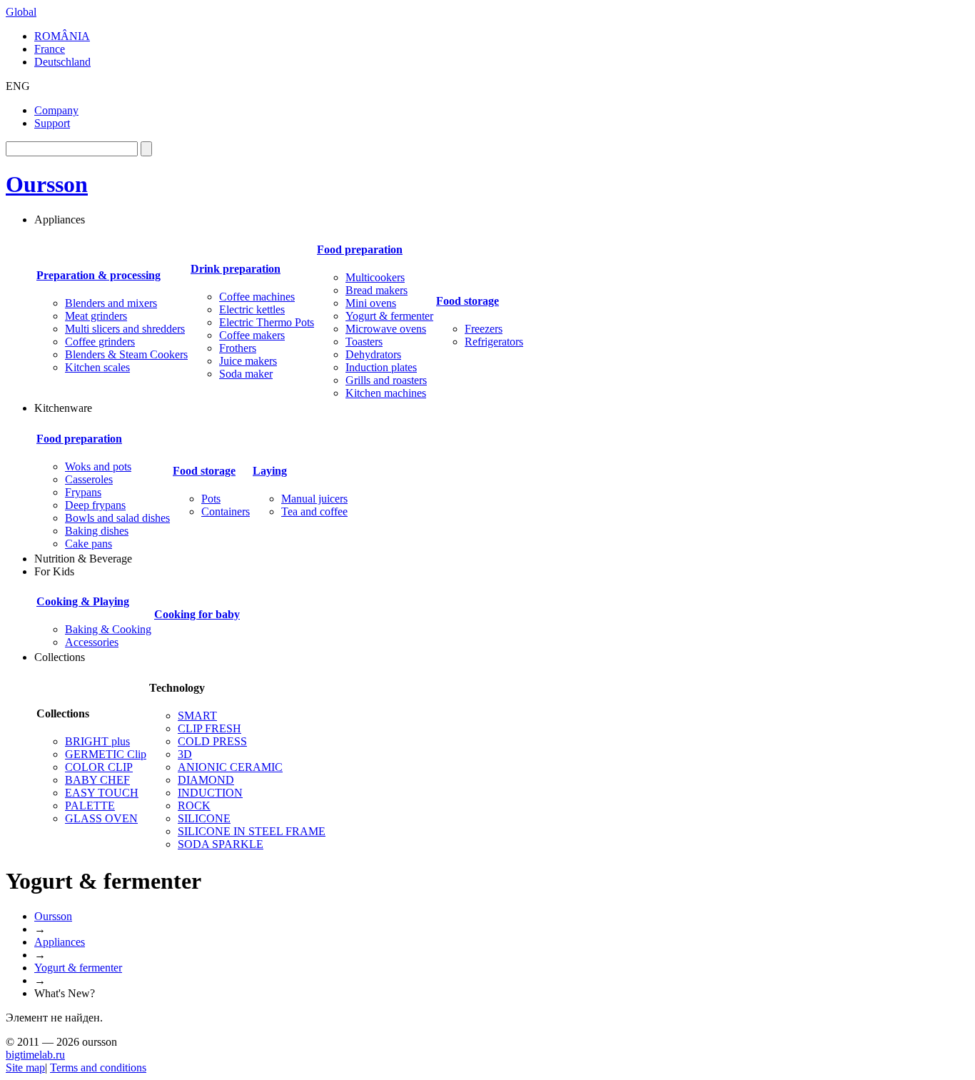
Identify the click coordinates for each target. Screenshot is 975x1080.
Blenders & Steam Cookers (126, 354)
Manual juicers (314, 499)
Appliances (59, 942)
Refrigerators (494, 341)
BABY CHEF (97, 780)
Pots (211, 499)
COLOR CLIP (99, 767)
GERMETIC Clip (105, 754)
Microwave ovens (385, 329)
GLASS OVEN (101, 818)
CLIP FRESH (209, 728)
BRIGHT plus (97, 741)
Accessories (91, 642)
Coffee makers (252, 335)
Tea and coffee (314, 511)
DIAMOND (206, 780)
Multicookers (375, 277)
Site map (25, 1067)
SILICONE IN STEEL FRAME (251, 831)
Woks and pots (98, 466)
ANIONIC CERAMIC (230, 767)
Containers (225, 511)
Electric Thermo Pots (266, 322)
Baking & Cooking (108, 629)
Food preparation (360, 249)
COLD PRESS (212, 741)
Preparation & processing (98, 275)
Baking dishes (96, 531)
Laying (270, 471)
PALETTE (90, 805)
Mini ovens (370, 303)
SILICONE (204, 818)
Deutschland (62, 62)
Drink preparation (236, 269)
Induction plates (381, 367)
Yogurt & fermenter (389, 316)
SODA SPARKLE (220, 844)
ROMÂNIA (62, 36)
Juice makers (248, 361)
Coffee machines (257, 297)
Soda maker (246, 374)
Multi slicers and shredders (125, 329)
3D (185, 754)
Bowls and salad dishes (117, 518)
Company (56, 110)
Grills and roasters (386, 380)
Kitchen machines (385, 393)
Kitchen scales (97, 367)
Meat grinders (96, 316)
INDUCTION (210, 793)
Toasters (364, 341)
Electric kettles (252, 309)
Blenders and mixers (111, 303)
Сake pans (88, 544)
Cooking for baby (197, 614)
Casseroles (89, 479)
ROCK (194, 805)
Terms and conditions (98, 1067)
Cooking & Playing (82, 601)
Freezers (483, 329)
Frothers (237, 348)
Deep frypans (95, 505)
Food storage (467, 301)
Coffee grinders (100, 341)
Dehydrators (373, 354)
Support (52, 123)
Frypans (83, 492)
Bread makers (376, 290)
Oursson (47, 184)
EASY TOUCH (101, 793)
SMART (197, 716)
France (49, 49)
